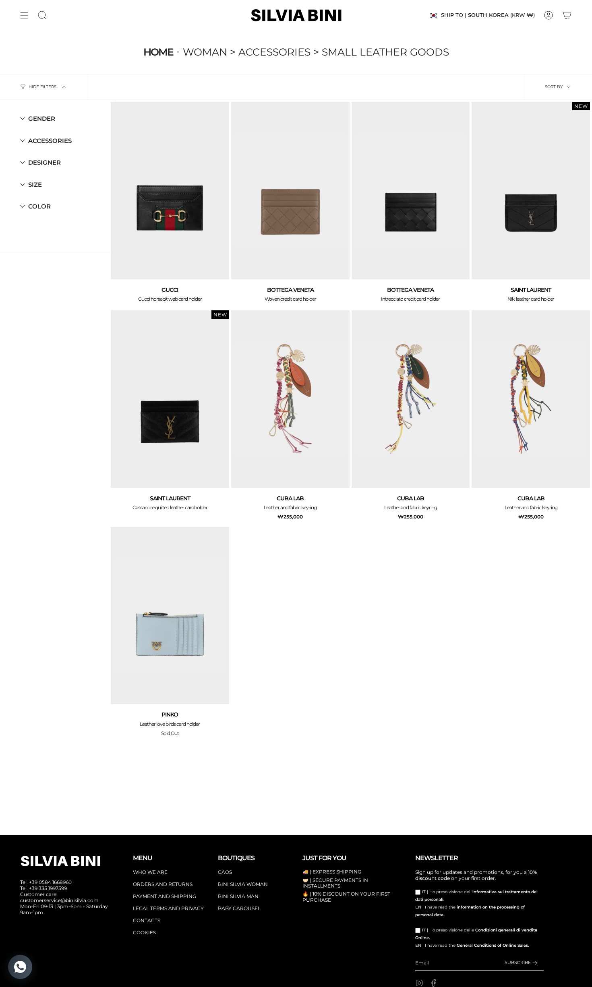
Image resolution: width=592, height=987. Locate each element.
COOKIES (144, 932)
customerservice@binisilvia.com (59, 900)
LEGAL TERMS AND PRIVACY (168, 908)
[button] (42, 15)
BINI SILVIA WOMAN (243, 884)
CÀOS (225, 872)
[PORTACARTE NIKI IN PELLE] (531, 190)
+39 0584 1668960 (50, 882)
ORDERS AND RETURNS (163, 884)
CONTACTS (146, 920)
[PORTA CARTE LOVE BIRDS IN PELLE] (170, 615)
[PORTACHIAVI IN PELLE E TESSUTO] (290, 399)
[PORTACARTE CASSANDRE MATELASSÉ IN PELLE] (170, 399)
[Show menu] (24, 15)
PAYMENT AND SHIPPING (164, 896)
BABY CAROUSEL (239, 908)
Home (158, 52)
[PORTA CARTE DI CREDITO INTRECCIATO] (290, 190)
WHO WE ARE (150, 872)
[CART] (567, 15)
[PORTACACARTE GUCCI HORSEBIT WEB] (170, 190)
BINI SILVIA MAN (238, 896)
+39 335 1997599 (48, 888)
